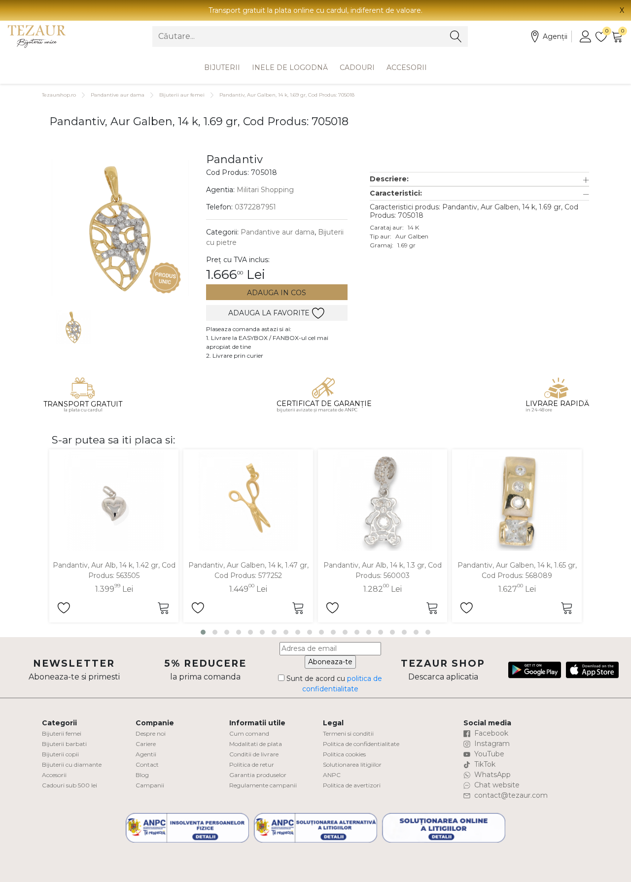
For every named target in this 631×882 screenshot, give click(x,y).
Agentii (146, 754)
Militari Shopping (265, 189)
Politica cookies (344, 754)
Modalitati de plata (255, 743)
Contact (147, 764)
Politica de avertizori (352, 785)
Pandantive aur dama (117, 95)
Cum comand (249, 733)
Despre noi (151, 733)
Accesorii (406, 67)
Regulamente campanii (263, 785)
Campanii (150, 785)
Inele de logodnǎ (290, 67)
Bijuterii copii (60, 754)
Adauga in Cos (276, 292)
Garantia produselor (257, 775)
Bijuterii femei (61, 733)
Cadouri (357, 67)
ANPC (332, 775)
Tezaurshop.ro (59, 95)
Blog (142, 775)
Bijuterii (222, 67)
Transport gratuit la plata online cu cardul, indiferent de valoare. (315, 10)
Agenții (555, 36)
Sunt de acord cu (333, 683)
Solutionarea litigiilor (352, 764)
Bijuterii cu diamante (72, 764)
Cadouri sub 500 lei (69, 785)
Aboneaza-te (330, 661)
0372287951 (255, 207)
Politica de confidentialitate (361, 743)
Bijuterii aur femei (182, 95)
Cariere (146, 743)
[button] (479, 179)
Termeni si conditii (348, 733)
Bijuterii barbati (64, 743)
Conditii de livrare (254, 754)
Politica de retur (251, 764)
